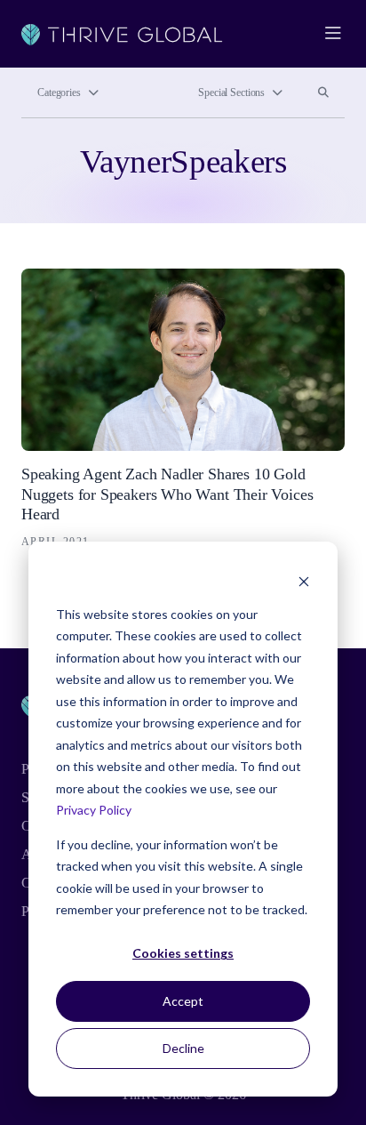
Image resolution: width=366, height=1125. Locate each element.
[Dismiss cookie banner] (304, 580)
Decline (183, 1048)
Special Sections (231, 92)
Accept (183, 1000)
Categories (59, 92)
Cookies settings (183, 952)
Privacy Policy (93, 809)
